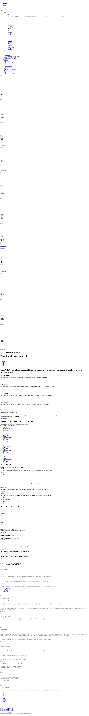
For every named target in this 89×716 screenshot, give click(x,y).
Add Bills (9, 33)
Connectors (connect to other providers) (12, 56)
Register (4, 8)
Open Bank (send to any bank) (11, 57)
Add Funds (10, 26)
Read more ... (3, 693)
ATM (16, 425)
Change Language (8, 63)
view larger (9, 428)
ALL (1, 425)
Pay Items (10, 42)
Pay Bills (9, 34)
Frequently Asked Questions (10, 69)
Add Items (10, 41)
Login (4, 7)
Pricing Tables (8, 67)
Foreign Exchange (8, 64)
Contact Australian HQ (9, 73)
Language (5, 3)
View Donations (11, 47)
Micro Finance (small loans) (10, 58)
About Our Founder (9, 71)
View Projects (10, 40)
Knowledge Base (8, 66)
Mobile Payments (6, 588)
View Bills (10, 32)
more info (5, 428)
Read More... (3, 381)
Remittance (7, 52)
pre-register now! (3, 96)
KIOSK (9, 425)
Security (6, 68)
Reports (9, 28)
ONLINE (5, 425)
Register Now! (3, 366)
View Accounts (11, 25)
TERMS (2, 713)
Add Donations (11, 48)
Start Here (5, 12)
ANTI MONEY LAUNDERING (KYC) (24, 713)
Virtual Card (7, 55)
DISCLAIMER (12, 713)
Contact (4, 72)
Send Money (10, 27)
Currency (4, 5)
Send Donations (11, 49)
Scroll (1, 714)
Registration (7, 61)
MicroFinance (5, 591)
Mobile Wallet (8, 54)
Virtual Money (5, 590)
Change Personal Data (9, 62)
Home (4, 698)
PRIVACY (6, 713)
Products (4, 51)
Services (4, 59)
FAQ (4, 703)
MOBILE (12, 425)
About (4, 70)
